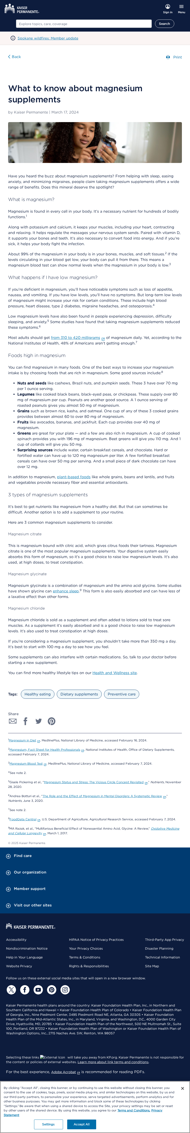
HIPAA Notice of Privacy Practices (96, 939)
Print (177, 57)
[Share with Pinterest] (51, 721)
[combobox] (84, 23)
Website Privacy (19, 966)
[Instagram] (64, 989)
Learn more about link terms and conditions (113, 1062)
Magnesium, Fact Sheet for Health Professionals (45, 749)
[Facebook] (24, 989)
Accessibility (16, 939)
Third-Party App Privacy (164, 939)
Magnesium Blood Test (26, 763)
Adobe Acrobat (63, 1072)
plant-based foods (74, 477)
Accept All (81, 1124)
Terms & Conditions (84, 957)
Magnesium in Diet (22, 740)
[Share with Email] (12, 721)
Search (164, 24)
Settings (48, 1124)
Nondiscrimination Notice (27, 948)
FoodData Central (23, 819)
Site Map (152, 966)
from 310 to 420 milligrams (75, 337)
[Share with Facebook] (25, 721)
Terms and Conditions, (133, 1110)
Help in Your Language (24, 957)
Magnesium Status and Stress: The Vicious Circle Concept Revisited (94, 782)
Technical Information (162, 957)
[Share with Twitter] (38, 721)
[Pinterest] (51, 989)
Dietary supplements (79, 694)
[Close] (182, 1088)
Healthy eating (38, 694)
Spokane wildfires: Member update (48, 38)
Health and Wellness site (114, 673)
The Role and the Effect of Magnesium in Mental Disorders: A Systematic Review (102, 796)
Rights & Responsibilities (89, 966)
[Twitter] (10, 989)
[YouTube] (37, 989)
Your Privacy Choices (86, 948)
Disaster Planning (159, 948)
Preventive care (122, 694)
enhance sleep (66, 591)
